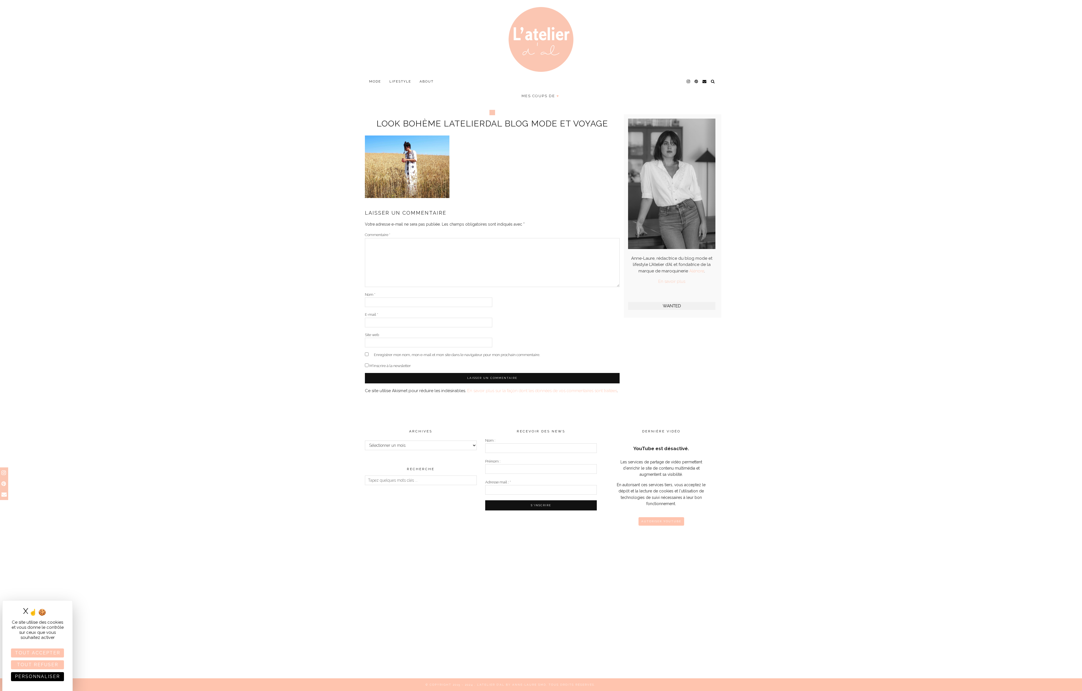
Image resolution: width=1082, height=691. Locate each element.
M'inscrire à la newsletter (390, 366)
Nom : (490, 440)
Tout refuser (37, 664)
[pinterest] (697, 81)
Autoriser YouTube (661, 521)
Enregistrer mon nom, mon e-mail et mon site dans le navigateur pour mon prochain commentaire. (457, 355)
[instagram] (689, 81)
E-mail (371, 314)
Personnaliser (37, 676)
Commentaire (377, 235)
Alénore (696, 271)
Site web (372, 335)
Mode (375, 81)
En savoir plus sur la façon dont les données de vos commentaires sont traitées (542, 390)
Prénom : (492, 461)
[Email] (704, 81)
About (427, 81)
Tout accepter (37, 653)
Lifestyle (400, 81)
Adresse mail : (498, 482)
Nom (370, 294)
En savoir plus (671, 281)
